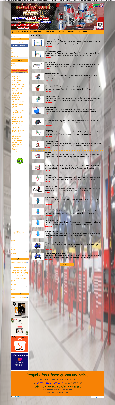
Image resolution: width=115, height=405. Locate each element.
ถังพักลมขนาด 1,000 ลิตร (51, 209)
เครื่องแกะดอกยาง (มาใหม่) (51, 187)
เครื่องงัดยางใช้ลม (49, 130)
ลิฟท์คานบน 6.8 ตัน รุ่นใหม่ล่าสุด (53, 51)
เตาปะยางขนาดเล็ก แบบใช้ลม (52, 142)
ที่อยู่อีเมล (13, 249)
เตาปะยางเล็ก (48, 153)
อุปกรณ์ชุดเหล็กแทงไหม (50, 108)
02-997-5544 (42, 383)
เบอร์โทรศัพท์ (13, 245)
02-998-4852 (56, 383)
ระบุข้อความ (13, 254)
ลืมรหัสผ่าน (13, 63)
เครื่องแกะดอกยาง (49, 119)
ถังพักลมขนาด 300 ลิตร (51, 198)
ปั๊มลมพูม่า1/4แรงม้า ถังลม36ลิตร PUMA (55, 243)
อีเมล (12, 48)
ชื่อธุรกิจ (13, 240)
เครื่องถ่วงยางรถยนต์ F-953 (52, 96)
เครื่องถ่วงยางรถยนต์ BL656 (52, 74)
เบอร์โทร (13, 289)
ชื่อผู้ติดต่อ (13, 236)
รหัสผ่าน (13, 52)
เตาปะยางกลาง (48, 164)
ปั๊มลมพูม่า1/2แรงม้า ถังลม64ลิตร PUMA (55, 253)
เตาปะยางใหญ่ (48, 175)
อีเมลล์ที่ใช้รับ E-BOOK (15, 285)
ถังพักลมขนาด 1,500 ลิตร (51, 220)
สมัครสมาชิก (13, 66)
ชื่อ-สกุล (13, 280)
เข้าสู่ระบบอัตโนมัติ (14, 56)
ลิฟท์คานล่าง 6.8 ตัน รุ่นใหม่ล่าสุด (53, 40)
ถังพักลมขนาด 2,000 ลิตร (51, 232)
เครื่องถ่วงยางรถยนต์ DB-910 (52, 85)
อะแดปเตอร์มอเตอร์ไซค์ (50, 63)
